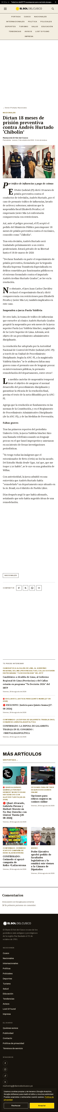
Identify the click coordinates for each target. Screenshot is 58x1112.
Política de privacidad (13, 1043)
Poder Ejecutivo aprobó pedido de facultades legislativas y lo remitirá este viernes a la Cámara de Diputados (42, 860)
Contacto (7, 1038)
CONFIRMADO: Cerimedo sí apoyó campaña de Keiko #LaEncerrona (14, 861)
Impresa (29, 36)
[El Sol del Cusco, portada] (29, 8)
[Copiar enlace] (39, 588)
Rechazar (16, 1106)
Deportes (10, 26)
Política (32, 21)
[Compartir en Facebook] (19, 588)
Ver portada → (10, 760)
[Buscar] (52, 8)
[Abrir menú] (5, 8)
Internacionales (15, 21)
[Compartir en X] (25, 588)
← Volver (6, 108)
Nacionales (40, 16)
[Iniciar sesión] (55, 2)
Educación (47, 26)
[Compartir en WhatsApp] (32, 588)
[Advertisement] (29, 70)
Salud (35, 26)
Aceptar (42, 1106)
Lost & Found (42, 31)
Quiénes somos (10, 1028)
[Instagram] (5, 1069)
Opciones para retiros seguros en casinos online (41, 798)
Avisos (28, 31)
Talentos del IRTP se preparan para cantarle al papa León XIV (32, 2)
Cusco (27, 16)
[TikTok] (5, 1075)
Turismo (23, 26)
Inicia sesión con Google (12, 902)
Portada (16, 16)
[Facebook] (5, 1063)
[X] (5, 1082)
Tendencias (15, 31)
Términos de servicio (13, 1048)
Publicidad (8, 1033)
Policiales (46, 21)
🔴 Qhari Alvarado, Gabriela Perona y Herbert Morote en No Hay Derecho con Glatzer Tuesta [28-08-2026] (15, 810)
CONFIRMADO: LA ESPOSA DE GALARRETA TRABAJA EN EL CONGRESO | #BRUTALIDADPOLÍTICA (26, 729)
